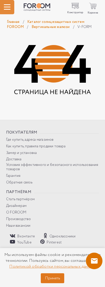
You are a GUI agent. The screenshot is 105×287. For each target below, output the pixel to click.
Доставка (14, 159)
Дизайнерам (16, 206)
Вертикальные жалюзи (51, 27)
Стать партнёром (20, 199)
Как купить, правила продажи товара (35, 146)
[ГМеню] (7, 7)
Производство (18, 219)
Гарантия (13, 176)
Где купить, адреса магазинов (30, 140)
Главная (13, 21)
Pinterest (54, 242)
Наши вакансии (18, 226)
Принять (52, 278)
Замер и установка (21, 153)
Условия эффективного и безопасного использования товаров (52, 167)
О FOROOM (16, 212)
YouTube (24, 242)
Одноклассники (62, 236)
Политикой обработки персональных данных (52, 266)
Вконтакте (26, 236)
